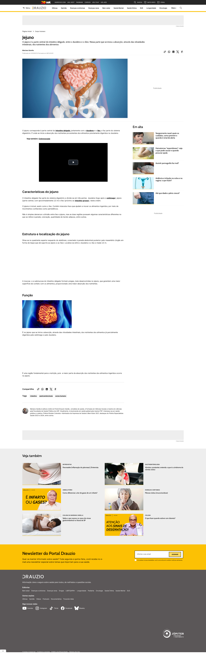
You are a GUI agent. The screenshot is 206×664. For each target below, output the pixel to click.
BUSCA (139, 2)
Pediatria (91, 591)
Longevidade (151, 8)
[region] (38, 263)
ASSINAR (175, 554)
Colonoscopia (44, 139)
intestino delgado (63, 130)
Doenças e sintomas (77, 8)
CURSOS (88, 2)
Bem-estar (106, 8)
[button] (165, 52)
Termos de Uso (74, 652)
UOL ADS (104, 2)
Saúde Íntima (132, 8)
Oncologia (163, 8)
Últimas (55, 8)
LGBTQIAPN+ (70, 591)
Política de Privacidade (60, 652)
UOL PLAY (95, 2)
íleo (98, 130)
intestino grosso (82, 201)
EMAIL (163, 2)
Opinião (64, 8)
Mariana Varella (28, 50)
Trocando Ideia (68, 599)
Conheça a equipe (43, 652)
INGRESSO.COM (60, 2)
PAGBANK (79, 2)
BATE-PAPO (151, 2)
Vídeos (38, 599)
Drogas (61, 591)
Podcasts (46, 599)
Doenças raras (93, 8)
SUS (141, 8)
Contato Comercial (28, 652)
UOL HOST (70, 2)
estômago (111, 198)
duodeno (90, 130)
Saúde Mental (119, 8)
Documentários (56, 599)
